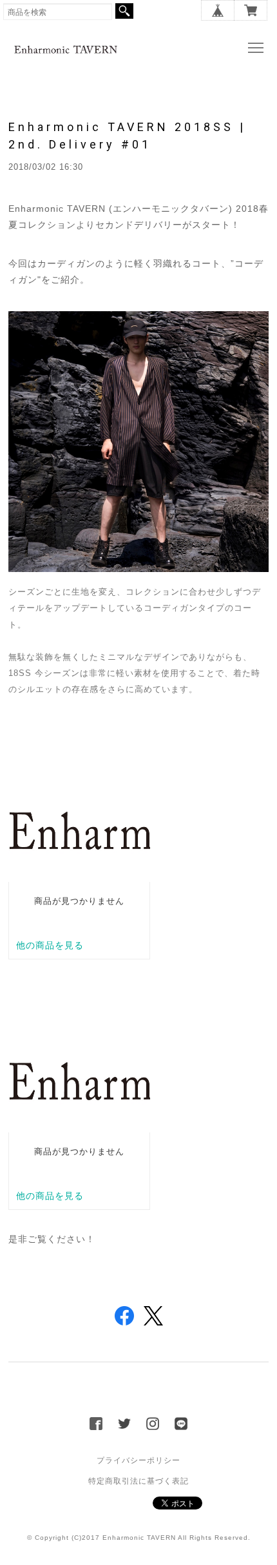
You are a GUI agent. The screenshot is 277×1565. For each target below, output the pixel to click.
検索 (124, 11)
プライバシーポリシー (138, 1460)
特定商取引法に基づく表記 (138, 1481)
